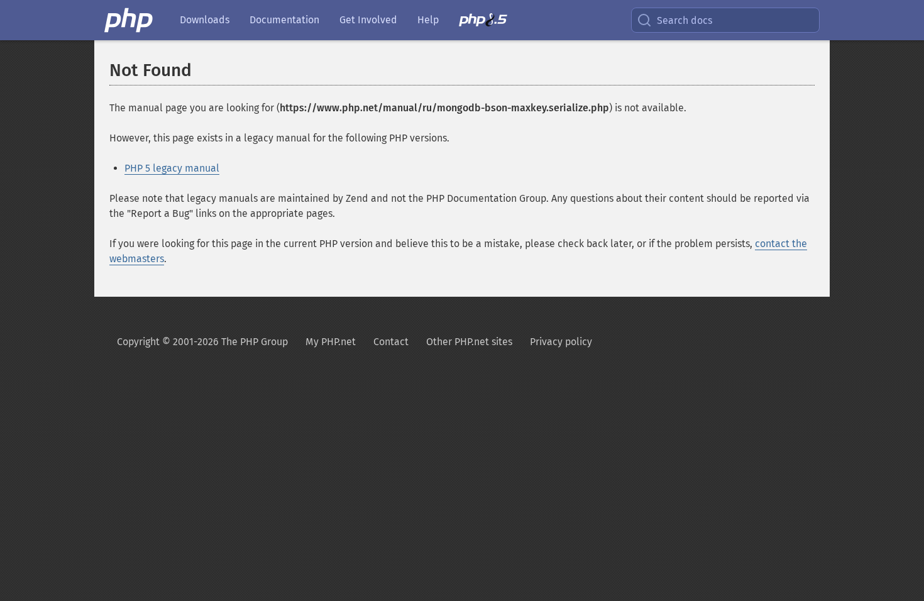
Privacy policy (561, 342)
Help (428, 20)
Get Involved (368, 20)
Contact (391, 342)
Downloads (204, 20)
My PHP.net (330, 342)
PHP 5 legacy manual (171, 168)
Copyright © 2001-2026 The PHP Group (202, 342)
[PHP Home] (129, 20)
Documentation (284, 20)
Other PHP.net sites (469, 342)
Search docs (684, 20)
